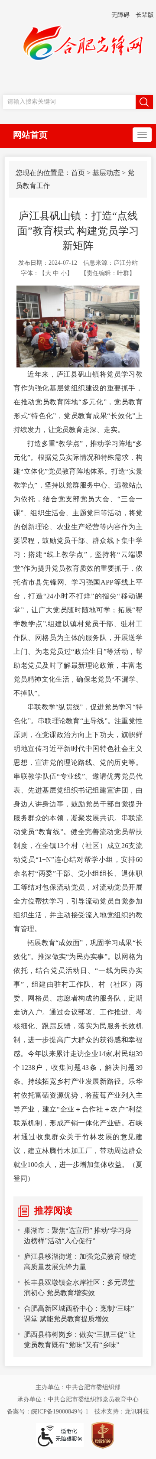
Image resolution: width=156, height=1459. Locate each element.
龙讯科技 (137, 1411)
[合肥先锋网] (78, 47)
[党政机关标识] (102, 1434)
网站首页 (30, 135)
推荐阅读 (53, 1210)
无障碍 (120, 15)
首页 (78, 172)
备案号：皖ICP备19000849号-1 (47, 1411)
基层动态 (106, 172)
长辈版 (145, 15)
